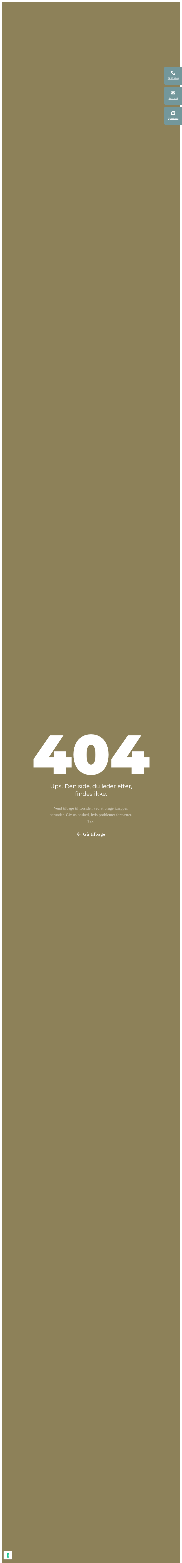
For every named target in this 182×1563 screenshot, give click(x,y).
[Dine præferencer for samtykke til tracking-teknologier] (8, 1555)
